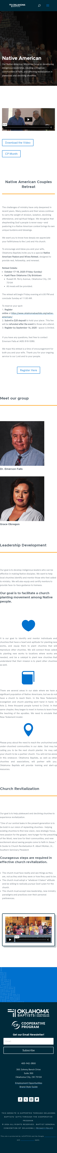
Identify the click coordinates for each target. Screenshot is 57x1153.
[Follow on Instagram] (31, 1099)
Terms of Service (27, 1140)
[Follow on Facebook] (20, 1099)
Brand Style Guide (29, 1086)
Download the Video (17, 142)
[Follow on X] (26, 1099)
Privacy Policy (44, 1128)
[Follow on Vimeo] (37, 1099)
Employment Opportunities (28, 1083)
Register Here (28, 370)
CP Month (11, 153)
